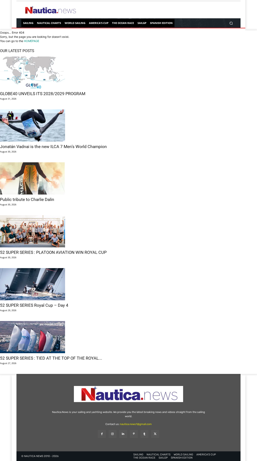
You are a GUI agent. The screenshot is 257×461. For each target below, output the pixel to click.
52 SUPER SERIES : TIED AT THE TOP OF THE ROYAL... (51, 358)
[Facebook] (102, 434)
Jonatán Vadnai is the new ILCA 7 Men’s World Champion (53, 146)
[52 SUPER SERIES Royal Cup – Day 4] (128, 284)
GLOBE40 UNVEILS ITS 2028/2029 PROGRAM (42, 93)
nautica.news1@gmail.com (136, 424)
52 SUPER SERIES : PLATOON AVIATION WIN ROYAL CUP (53, 252)
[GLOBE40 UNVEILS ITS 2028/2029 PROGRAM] (128, 73)
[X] (155, 434)
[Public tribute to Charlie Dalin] (128, 178)
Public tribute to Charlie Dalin (27, 199)
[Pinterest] (134, 434)
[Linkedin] (123, 434)
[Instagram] (112, 434)
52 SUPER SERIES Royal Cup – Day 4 (34, 305)
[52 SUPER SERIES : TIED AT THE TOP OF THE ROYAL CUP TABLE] (128, 337)
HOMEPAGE (31, 41)
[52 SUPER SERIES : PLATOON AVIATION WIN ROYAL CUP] (128, 231)
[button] (231, 23)
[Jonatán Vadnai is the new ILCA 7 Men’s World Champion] (128, 125)
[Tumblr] (144, 434)
